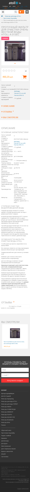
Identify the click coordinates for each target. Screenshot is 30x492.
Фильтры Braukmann (7, 420)
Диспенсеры (5, 441)
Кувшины (4, 438)
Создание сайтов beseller (23, 488)
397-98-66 (20, 8)
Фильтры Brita (5, 422)
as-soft (23, 93)
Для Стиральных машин (8, 448)
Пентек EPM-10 (19, 95)
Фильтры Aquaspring (7, 399)
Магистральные (6, 446)
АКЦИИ (3, 454)
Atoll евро (17, 91)
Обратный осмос (6, 430)
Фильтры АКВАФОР (7, 412)
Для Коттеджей (6, 396)
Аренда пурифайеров (7, 393)
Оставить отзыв (15, 306)
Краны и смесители (7, 451)
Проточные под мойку (8, 433)
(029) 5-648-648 (11, 8)
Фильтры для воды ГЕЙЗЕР (9, 404)
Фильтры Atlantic (6, 406)
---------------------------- (8, 427)
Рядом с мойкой (6, 435)
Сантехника (4, 456)
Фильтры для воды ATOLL (9, 401)
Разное (3, 425)
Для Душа (4, 443)
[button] (6, 51)
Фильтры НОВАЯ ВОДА (8, 409)
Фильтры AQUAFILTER (8, 417)
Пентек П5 (17, 93)
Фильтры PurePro (6, 414)
